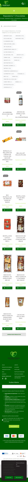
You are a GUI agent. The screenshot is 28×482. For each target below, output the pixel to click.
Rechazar (18, 477)
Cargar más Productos (14, 334)
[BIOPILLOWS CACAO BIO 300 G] (20, 183)
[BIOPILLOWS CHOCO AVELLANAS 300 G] (7, 224)
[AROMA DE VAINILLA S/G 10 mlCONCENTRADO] (20, 100)
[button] (23, 3)
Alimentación (17, 18)
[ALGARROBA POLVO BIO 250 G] (7, 100)
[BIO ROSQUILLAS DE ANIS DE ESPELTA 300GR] (7, 183)
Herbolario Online (9, 18)
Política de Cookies (18, 464)
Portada (2, 18)
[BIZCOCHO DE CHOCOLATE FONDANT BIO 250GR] (20, 224)
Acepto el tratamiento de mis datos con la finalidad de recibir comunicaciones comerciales (13, 420)
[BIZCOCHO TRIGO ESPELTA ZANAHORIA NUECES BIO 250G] (7, 302)
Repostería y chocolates (7, 119)
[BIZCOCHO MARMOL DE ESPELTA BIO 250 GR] (7, 263)
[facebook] (3, 378)
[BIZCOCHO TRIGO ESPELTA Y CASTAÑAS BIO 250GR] (20, 263)
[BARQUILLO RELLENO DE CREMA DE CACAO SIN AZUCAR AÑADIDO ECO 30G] (7, 139)
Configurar (22, 462)
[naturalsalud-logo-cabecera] (6, 1)
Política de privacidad (16, 440)
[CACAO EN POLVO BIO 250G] (20, 302)
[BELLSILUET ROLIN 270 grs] (20, 139)
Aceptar (9, 477)
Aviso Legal (8, 440)
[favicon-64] (14, 352)
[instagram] (5, 378)
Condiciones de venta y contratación (15, 442)
